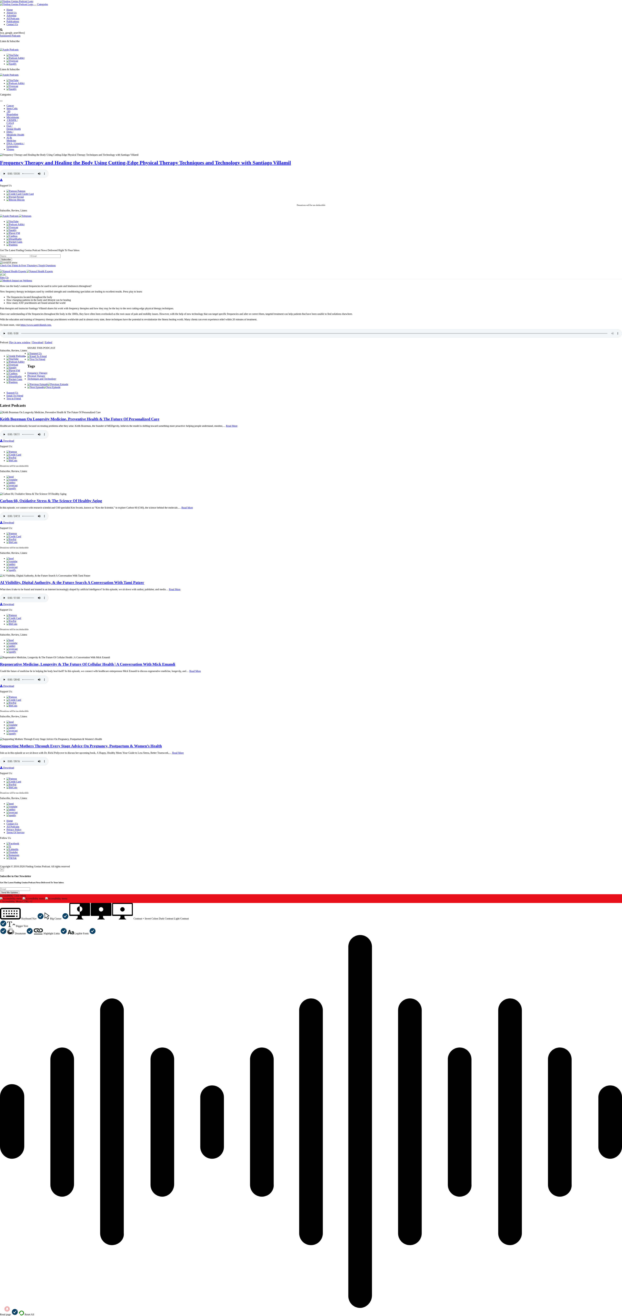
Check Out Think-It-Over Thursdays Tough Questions (28, 265)
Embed (48, 342)
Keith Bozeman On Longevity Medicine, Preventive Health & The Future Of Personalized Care (79, 419)
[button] (22, 918)
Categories (42, 4)
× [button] (0, 901)
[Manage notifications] (7, 1308)
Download (37, 342)
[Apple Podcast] (10, 476)
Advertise (11, 15)
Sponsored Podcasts (10, 35)
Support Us (12, 392)
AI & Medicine (11, 139)
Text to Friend (13, 398)
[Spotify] (11, 63)
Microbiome (12, 117)
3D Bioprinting (12, 113)
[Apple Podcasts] (9, 49)
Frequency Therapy (37, 373)
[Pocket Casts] (14, 242)
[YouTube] (12, 55)
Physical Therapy (36, 376)
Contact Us (12, 24)
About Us (11, 12)
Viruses (10, 149)
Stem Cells (11, 108)
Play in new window (19, 342)
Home (9, 9)
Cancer (10, 105)
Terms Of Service (15, 832)
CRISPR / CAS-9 (11, 121)
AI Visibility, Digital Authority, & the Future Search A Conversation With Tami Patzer (72, 582)
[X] (8, 846)
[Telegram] (25, 216)
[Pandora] (11, 244)
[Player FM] (13, 233)
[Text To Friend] (36, 359)
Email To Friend (14, 395)
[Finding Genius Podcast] (16, 1)
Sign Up (4, 277)
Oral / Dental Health (13, 127)
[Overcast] (12, 61)
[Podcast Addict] (15, 58)
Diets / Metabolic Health (15, 133)
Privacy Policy (13, 829)
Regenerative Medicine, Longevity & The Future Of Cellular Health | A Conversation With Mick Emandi (87, 664)
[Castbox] (11, 236)
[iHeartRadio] (14, 239)
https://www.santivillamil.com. (36, 325)
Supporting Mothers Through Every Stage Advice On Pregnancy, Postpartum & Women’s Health (81, 746)
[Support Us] (34, 353)
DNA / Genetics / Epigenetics (15, 145)
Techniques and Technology (41, 378)
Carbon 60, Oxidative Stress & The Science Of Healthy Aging (51, 501)
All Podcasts (12, 18)
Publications (12, 21)
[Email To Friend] (37, 356)
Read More (231, 426)
